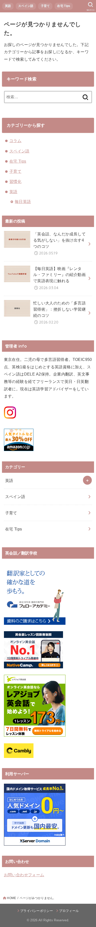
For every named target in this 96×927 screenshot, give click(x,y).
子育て (45, 5)
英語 (8, 5)
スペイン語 (25, 5)
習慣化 (15, 181)
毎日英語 (23, 201)
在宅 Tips (63, 5)
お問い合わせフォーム (24, 875)
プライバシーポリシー (36, 911)
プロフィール (69, 911)
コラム (15, 140)
